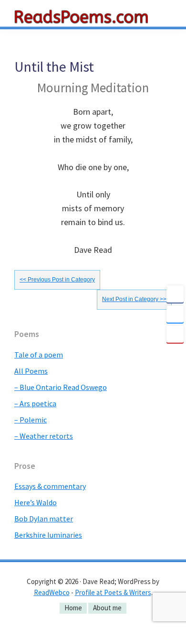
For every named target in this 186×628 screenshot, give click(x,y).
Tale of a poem (38, 354)
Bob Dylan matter (43, 518)
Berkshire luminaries (48, 535)
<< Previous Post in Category (57, 279)
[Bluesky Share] (175, 314)
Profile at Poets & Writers (113, 592)
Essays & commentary (50, 486)
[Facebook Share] (175, 294)
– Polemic (30, 419)
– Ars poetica (35, 403)
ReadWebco (52, 592)
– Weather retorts (43, 436)
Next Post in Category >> (134, 299)
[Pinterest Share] (175, 334)
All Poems (31, 371)
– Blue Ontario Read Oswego (60, 387)
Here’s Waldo (35, 502)
